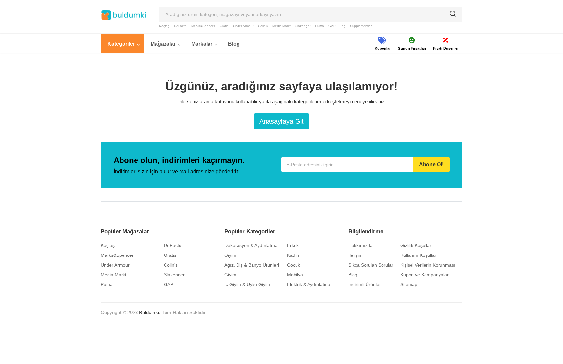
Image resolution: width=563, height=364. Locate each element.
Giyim (230, 255)
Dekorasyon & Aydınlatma (251, 245)
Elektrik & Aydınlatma (308, 284)
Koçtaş (164, 26)
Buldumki (149, 312)
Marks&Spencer (203, 26)
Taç (342, 26)
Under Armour (243, 26)
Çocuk (293, 265)
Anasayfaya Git (281, 121)
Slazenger (302, 26)
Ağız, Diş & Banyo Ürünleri (251, 265)
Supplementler (361, 26)
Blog (352, 274)
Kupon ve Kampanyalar (424, 274)
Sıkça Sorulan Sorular (370, 265)
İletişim (355, 255)
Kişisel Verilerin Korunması (427, 265)
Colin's (263, 26)
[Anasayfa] (123, 15)
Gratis (224, 26)
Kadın (293, 255)
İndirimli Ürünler (364, 284)
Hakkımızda (360, 245)
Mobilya (295, 274)
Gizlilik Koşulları (416, 245)
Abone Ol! (431, 164)
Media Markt (281, 26)
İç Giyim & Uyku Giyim (247, 284)
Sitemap (408, 284)
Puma (319, 26)
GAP (332, 26)
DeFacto (180, 26)
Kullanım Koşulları (419, 255)
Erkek (293, 245)
